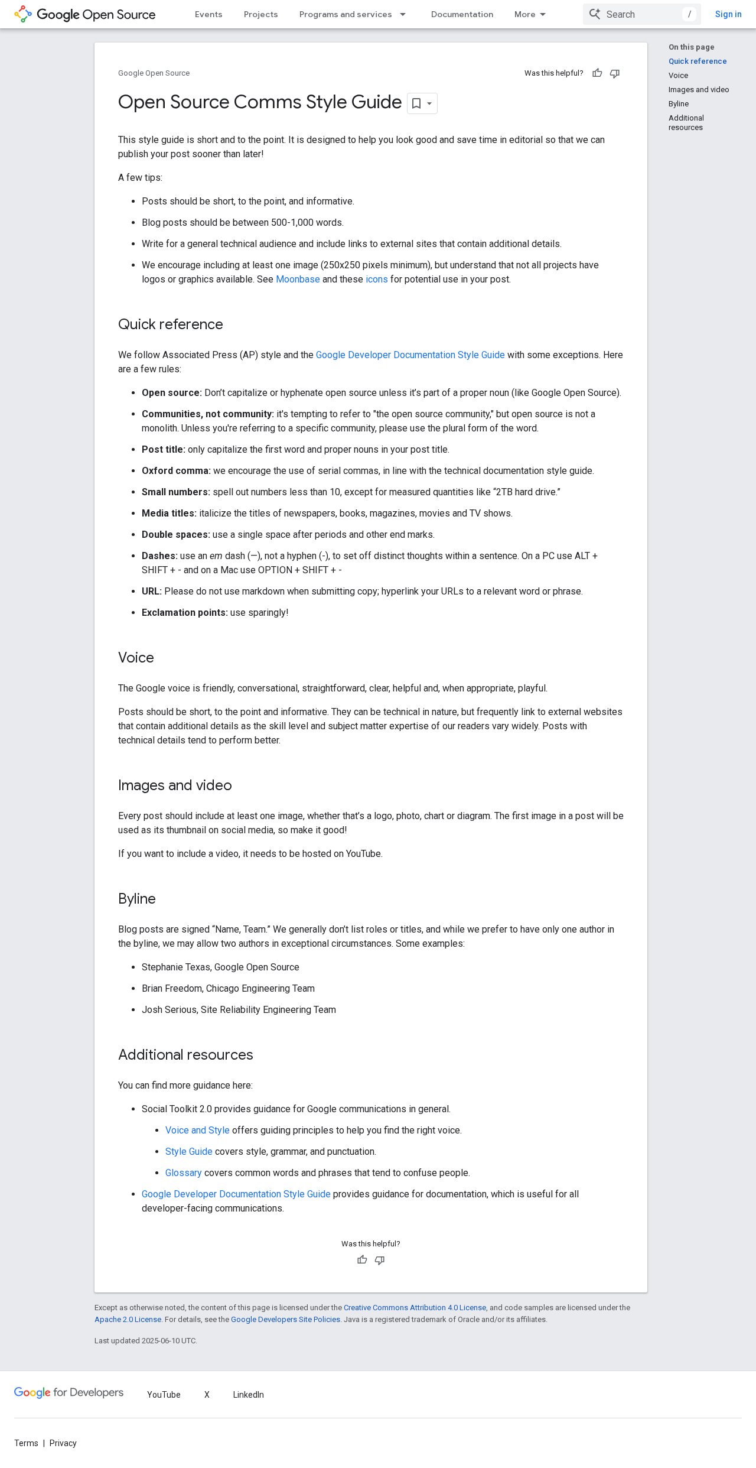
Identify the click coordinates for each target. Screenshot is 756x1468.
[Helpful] (597, 73)
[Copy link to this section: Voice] (166, 659)
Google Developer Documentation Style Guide (410, 354)
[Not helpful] (615, 73)
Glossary (183, 1172)
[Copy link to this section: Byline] (168, 900)
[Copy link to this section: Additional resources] (265, 1056)
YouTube (164, 1394)
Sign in (728, 14)
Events (209, 14)
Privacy (63, 1443)
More (525, 14)
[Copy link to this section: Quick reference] (235, 326)
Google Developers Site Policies (285, 1319)
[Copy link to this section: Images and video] (244, 787)
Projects (261, 14)
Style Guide (189, 1151)
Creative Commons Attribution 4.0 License (415, 1307)
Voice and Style (197, 1130)
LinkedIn (248, 1394)
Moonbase (298, 279)
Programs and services (345, 14)
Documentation (462, 14)
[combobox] (642, 14)
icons (377, 279)
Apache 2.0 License (127, 1319)
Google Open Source (154, 73)
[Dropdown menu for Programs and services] (406, 14)
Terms (26, 1443)
